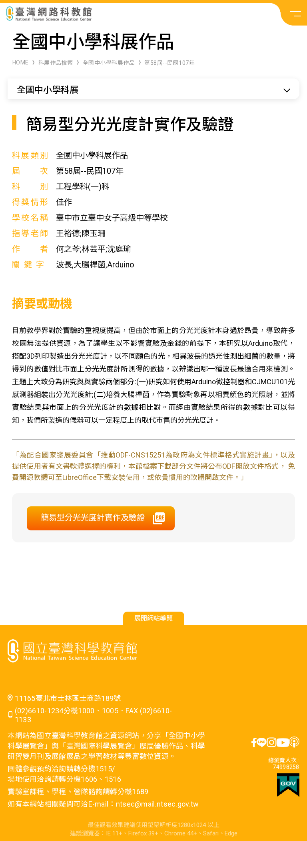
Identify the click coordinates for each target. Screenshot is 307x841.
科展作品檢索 (55, 63)
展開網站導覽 (153, 618)
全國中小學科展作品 (109, 63)
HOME (20, 62)
